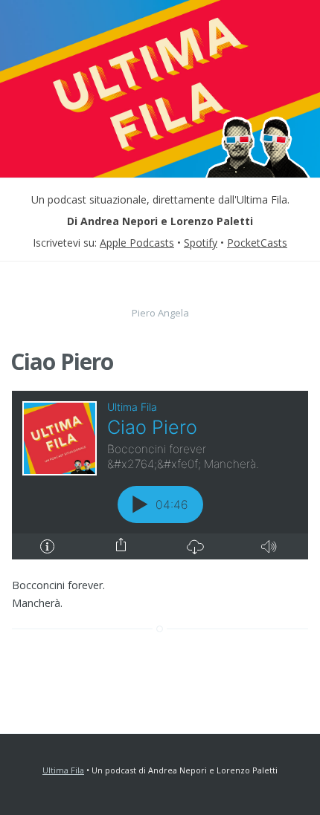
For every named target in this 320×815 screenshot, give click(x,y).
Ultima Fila (63, 770)
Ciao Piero (61, 361)
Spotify (200, 243)
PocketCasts (257, 243)
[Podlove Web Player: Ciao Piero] (160, 475)
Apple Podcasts (137, 243)
